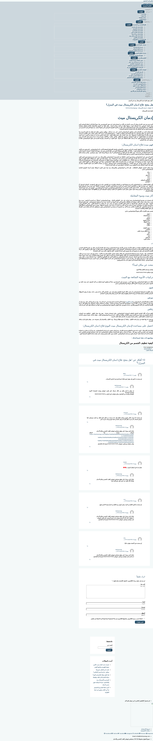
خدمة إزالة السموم (138, 47)
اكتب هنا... (142, 584)
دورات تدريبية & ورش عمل (136, 62)
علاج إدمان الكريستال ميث (136, 36)
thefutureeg (118, 385)
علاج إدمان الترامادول (137, 27)
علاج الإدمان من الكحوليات (139, 39)
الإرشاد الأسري (139, 72)
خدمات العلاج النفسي (140, 53)
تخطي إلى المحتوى (148, 1)
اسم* (143, 601)
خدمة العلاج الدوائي (138, 49)
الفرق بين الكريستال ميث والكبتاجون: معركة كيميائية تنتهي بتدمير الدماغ (101, 682)
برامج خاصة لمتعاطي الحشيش (135, 77)
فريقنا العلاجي (142, 19)
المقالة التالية (149, 350)
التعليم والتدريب (142, 58)
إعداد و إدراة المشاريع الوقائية (135, 65)
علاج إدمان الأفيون (138, 38)
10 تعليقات (150, 108)
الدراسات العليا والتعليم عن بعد (135, 67)
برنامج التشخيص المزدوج (139, 84)
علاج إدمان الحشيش (137, 29)
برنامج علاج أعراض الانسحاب (138, 82)
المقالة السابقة (148, 349)
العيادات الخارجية (141, 70)
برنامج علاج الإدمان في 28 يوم (138, 91)
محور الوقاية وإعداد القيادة (136, 60)
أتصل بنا (148, 95)
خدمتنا (148, 42)
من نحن (148, 12)
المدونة (148, 93)
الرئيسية (147, 9)
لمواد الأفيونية (129, 302)
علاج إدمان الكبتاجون (137, 31)
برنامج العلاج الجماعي (140, 87)
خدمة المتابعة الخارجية (137, 74)
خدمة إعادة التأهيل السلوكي (135, 51)
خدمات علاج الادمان (141, 45)
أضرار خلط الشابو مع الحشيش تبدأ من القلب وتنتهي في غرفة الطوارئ (101, 690)
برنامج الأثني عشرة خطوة (139, 86)
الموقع (143, 613)
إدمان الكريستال (142, 108)
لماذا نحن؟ (143, 14)
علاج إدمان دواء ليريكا (137, 34)
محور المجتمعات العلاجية (136, 64)
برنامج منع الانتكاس (141, 89)
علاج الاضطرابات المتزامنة (136, 55)
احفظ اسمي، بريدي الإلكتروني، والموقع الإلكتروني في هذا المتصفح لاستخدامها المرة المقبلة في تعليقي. (117, 618)
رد (87, 381)
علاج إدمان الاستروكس (137, 32)
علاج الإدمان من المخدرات (139, 25)
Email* (143, 607)
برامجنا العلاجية (146, 80)
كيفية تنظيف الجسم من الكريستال (136, 343)
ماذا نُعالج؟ (147, 22)
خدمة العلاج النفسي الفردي (136, 76)
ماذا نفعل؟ (143, 16)
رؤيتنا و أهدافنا (142, 18)
